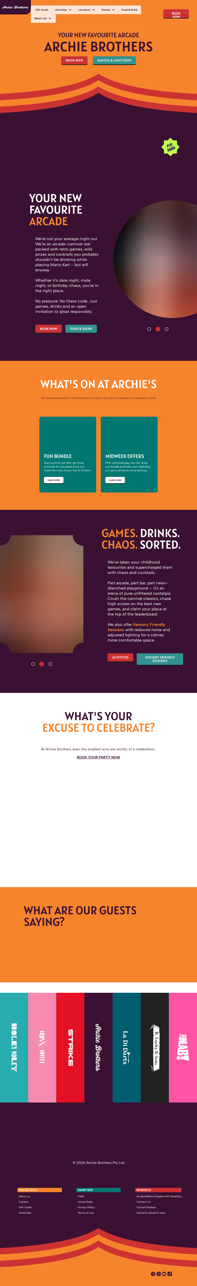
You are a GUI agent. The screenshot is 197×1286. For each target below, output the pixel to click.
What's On (40, 18)
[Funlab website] (183, 1047)
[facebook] (153, 1274)
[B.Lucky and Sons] (155, 1047)
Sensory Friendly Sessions (160, 659)
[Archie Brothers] (15, 7)
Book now (48, 328)
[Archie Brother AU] (98, 1047)
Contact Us (144, 1201)
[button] (149, 329)
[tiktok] (170, 1274)
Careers (24, 1201)
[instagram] (159, 1274)
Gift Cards (41, 9)
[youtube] (164, 1274)
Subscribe (25, 1212)
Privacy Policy (86, 1207)
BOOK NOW (176, 14)
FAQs (81, 1196)
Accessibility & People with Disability (159, 1196)
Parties (106, 9)
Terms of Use (86, 1212)
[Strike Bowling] (70, 1047)
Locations (84, 9)
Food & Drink (129, 9)
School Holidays (146, 1207)
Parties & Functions (114, 60)
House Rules (85, 1201)
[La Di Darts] (127, 1047)
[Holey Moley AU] (14, 1047)
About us (24, 1196)
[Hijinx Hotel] (42, 1047)
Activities (61, 9)
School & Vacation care (151, 1212)
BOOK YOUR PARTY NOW (98, 757)
